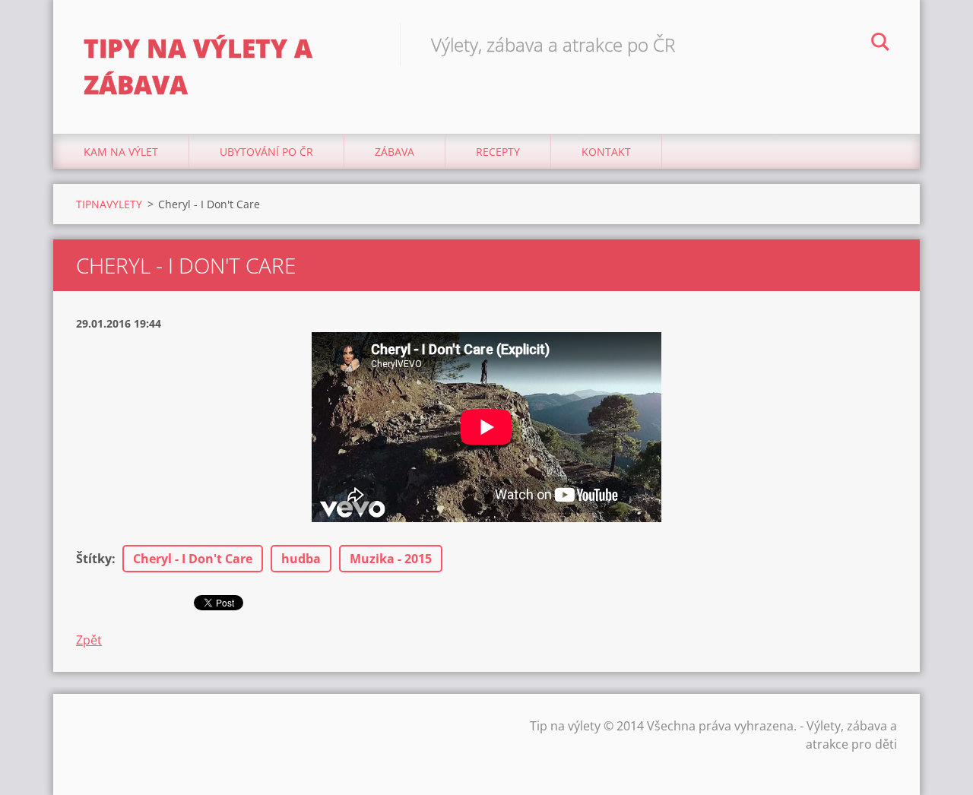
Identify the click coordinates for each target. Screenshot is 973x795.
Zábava (394, 151)
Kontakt (606, 151)
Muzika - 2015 (391, 558)
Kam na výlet (121, 151)
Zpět (89, 640)
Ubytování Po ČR (266, 151)
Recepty (498, 151)
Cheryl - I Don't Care (192, 558)
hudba (301, 558)
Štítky (94, 558)
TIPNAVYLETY (109, 204)
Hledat (880, 44)
